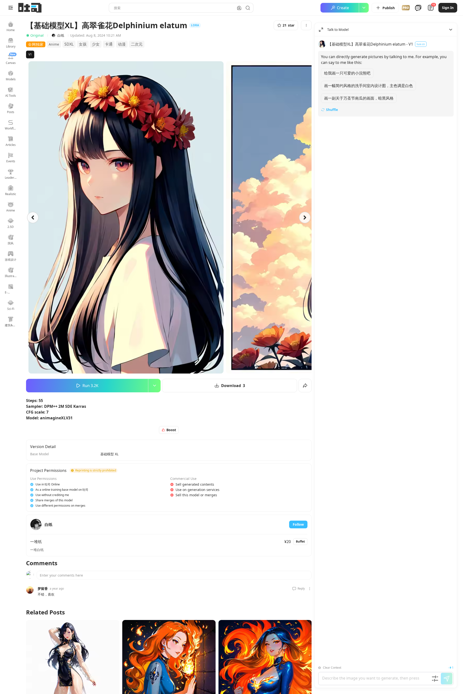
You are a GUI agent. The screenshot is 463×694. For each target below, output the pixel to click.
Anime (54, 44)
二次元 (137, 44)
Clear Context (332, 668)
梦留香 (43, 588)
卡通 (109, 44)
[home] (29, 8)
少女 (96, 44)
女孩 (83, 44)
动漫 (122, 44)
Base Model (39, 454)
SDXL (69, 44)
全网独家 (35, 44)
